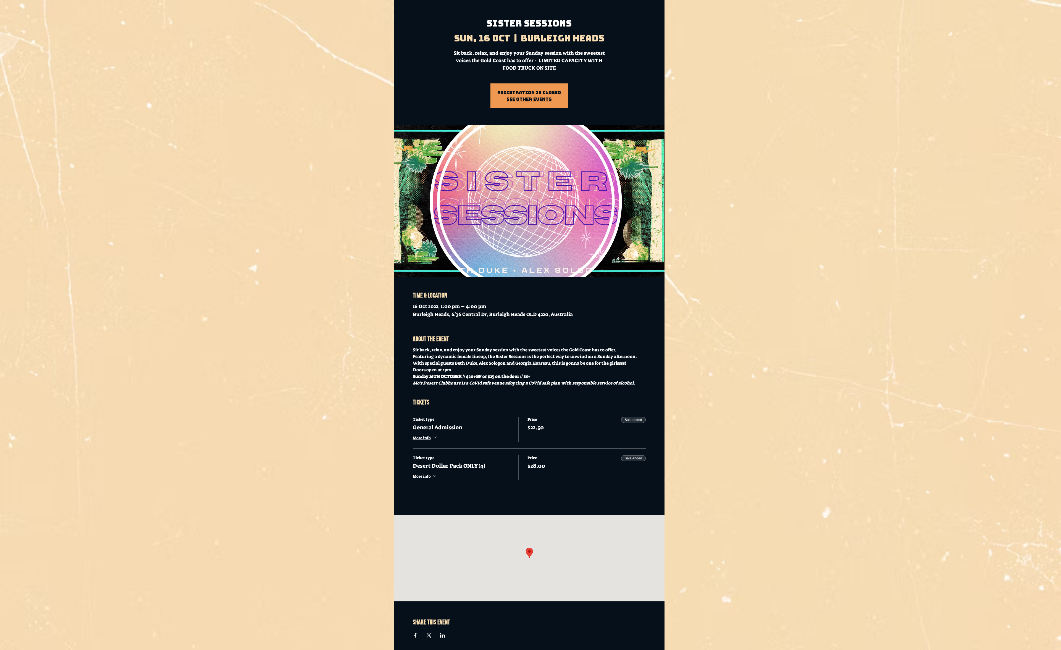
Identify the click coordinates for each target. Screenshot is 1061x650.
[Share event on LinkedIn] (442, 635)
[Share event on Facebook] (415, 635)
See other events (529, 99)
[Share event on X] (429, 635)
